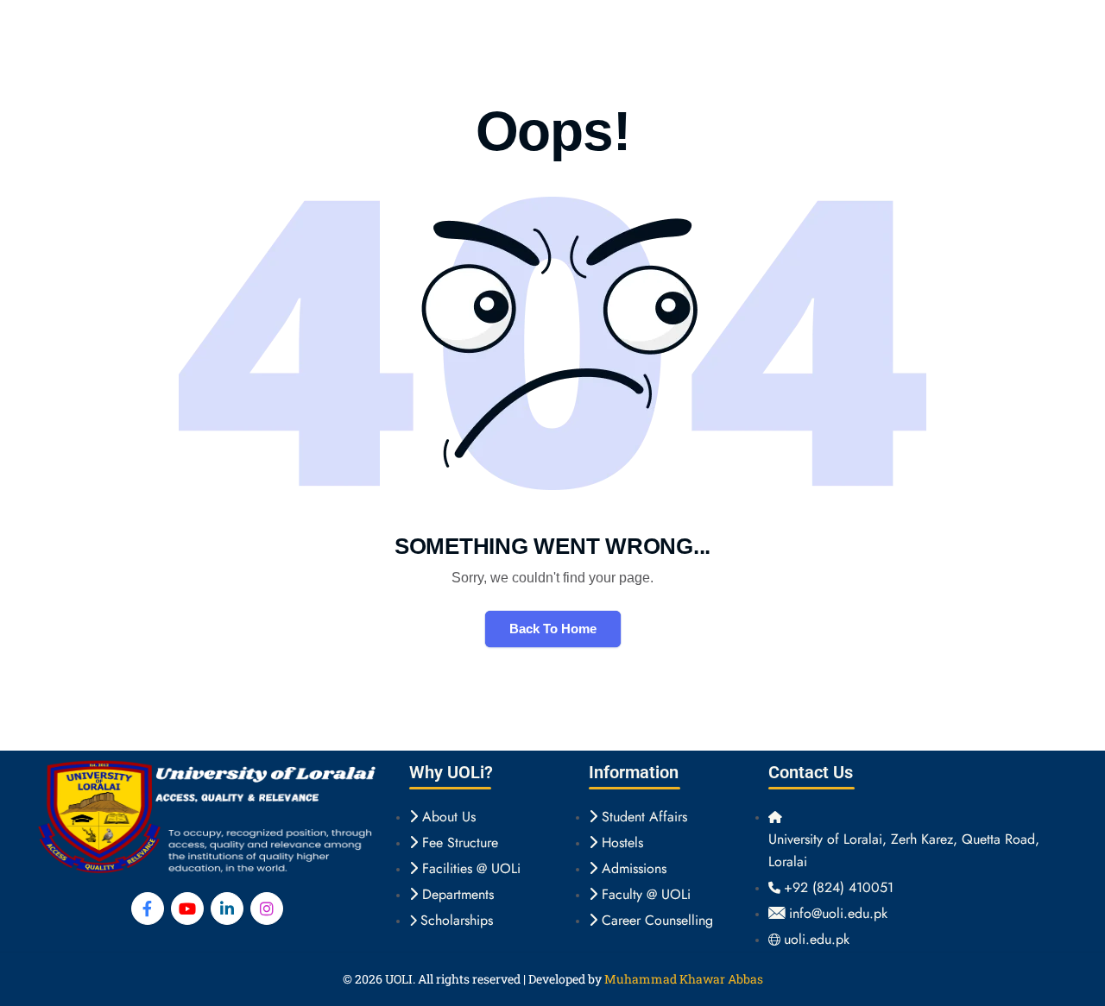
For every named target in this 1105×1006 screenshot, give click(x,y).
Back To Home (553, 628)
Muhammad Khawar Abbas (683, 979)
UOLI (399, 979)
